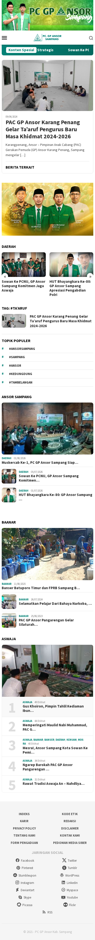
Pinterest (27, 868)
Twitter (72, 861)
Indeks (24, 814)
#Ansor (15, 366)
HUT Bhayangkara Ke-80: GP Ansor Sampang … (55, 497)
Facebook (27, 861)
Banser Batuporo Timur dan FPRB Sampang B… (41, 588)
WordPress (72, 875)
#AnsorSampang (22, 349)
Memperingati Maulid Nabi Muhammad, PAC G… (55, 727)
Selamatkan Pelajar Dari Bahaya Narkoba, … (55, 603)
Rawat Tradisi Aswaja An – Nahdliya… (54, 783)
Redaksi (70, 821)
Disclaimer (70, 828)
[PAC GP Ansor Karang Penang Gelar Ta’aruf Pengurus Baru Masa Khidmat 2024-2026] (47, 85)
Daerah (6, 458)
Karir (24, 821)
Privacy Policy (24, 828)
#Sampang (17, 357)
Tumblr (72, 868)
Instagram (27, 883)
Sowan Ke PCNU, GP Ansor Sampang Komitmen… (49, 478)
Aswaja (27, 702)
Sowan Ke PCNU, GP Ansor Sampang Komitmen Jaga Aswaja (23, 286)
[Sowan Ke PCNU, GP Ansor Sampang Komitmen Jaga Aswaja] (24, 264)
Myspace (72, 890)
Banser (49, 739)
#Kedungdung (20, 374)
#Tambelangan (20, 382)
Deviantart (27, 890)
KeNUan (71, 739)
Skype (27, 897)
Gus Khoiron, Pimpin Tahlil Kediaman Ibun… (53, 708)
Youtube (72, 897)
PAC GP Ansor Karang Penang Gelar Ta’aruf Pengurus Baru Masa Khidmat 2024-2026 (43, 129)
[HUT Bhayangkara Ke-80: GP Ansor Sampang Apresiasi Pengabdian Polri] (71, 264)
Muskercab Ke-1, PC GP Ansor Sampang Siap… (40, 462)
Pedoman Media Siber (70, 843)
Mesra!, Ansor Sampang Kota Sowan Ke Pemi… (55, 750)
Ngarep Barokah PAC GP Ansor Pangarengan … (48, 767)
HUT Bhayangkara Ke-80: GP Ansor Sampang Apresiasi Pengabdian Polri (70, 288)
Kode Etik (70, 814)
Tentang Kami (24, 835)
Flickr (72, 905)
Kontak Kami (70, 835)
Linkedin (72, 883)
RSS (50, 912)
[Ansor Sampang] (47, 37)
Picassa (27, 905)
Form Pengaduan (24, 843)
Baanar (6, 584)
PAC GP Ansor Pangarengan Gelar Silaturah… (46, 622)
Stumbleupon (27, 875)
